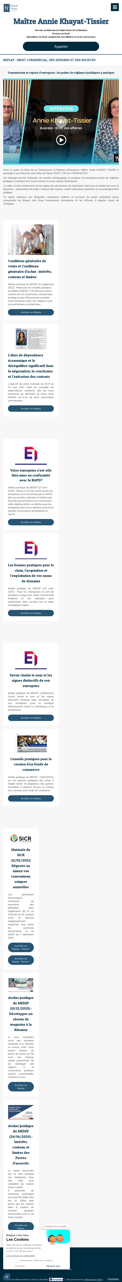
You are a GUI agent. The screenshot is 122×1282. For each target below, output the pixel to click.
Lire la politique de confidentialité (20, 1256)
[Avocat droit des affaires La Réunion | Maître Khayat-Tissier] (10, 8)
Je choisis (20, 1266)
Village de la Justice (93, 1279)
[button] (6, 1276)
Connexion (113, 1278)
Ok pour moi (53, 1266)
